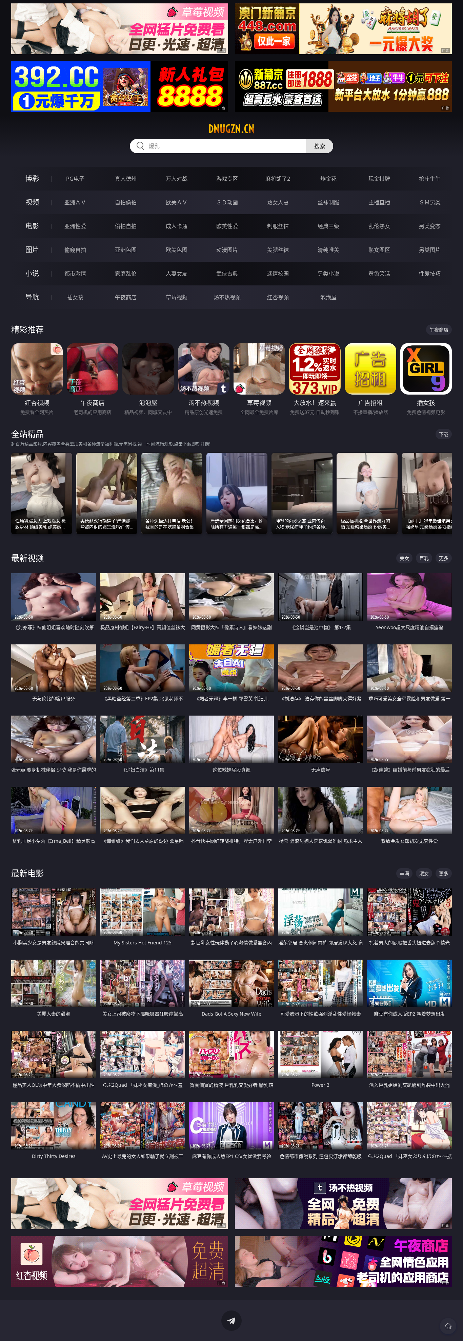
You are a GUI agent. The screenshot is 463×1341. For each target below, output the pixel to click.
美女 (404, 558)
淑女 (424, 873)
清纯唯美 (328, 250)
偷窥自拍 (75, 250)
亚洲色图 (126, 250)
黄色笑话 (379, 273)
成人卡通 (176, 226)
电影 (32, 226)
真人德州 (126, 178)
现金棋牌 (379, 178)
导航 (32, 297)
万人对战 (176, 178)
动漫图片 (227, 250)
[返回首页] (448, 1326)
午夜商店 (126, 297)
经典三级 (328, 226)
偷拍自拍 (126, 226)
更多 (443, 558)
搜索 (319, 146)
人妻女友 (176, 273)
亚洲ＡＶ (75, 202)
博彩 (32, 178)
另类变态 (430, 226)
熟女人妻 (278, 202)
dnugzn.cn (231, 129)
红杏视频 (278, 297)
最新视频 (27, 557)
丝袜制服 (328, 202)
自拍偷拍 (126, 202)
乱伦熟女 (379, 226)
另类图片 (430, 250)
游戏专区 (227, 178)
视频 (32, 202)
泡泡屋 (328, 297)
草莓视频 (176, 297)
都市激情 (75, 273)
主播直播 (379, 202)
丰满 (404, 873)
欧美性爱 (227, 226)
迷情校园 (278, 273)
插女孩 (75, 297)
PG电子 (75, 178)
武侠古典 (227, 273)
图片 (32, 249)
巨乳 (424, 558)
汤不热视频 (227, 297)
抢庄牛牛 (430, 178)
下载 (443, 434)
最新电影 (27, 873)
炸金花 (328, 178)
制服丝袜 (278, 226)
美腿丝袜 (278, 250)
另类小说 (328, 273)
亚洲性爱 (75, 226)
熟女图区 (379, 250)
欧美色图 (176, 250)
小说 (32, 273)
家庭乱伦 (126, 273)
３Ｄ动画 (227, 202)
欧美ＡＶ (176, 202)
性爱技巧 (430, 273)
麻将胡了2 (277, 178)
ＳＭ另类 (430, 202)
